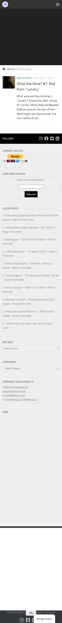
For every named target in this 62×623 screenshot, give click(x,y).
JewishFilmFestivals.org (15, 387)
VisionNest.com (14, 399)
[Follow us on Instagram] (41, 138)
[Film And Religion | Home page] (6, 4)
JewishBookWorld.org (14, 391)
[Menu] (57, 4)
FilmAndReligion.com (14, 395)
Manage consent (44, 619)
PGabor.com (30, 399)
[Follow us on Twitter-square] (52, 138)
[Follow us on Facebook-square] (46, 138)
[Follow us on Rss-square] (57, 138)
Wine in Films (24, 78)
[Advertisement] (31, 32)
